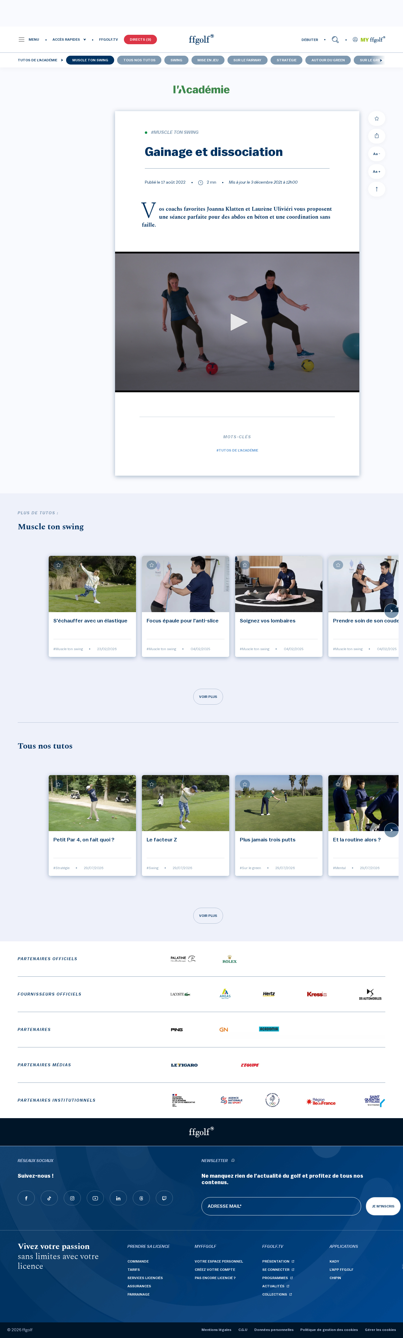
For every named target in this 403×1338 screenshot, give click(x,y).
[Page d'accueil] (201, 39)
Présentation (275, 1261)
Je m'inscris (383, 1206)
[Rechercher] (335, 39)
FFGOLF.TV (108, 39)
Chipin (335, 1278)
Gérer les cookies (380, 1330)
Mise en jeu (207, 60)
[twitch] (164, 1198)
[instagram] (72, 1198)
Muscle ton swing (90, 60)
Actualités (273, 1286)
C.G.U (242, 1330)
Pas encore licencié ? (215, 1278)
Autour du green (328, 60)
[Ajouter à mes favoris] (376, 118)
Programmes (275, 1278)
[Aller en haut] (376, 189)
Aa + (377, 171)
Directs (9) (140, 39)
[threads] (141, 1198)
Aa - (376, 154)
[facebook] (26, 1198)
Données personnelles (274, 1330)
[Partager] (376, 136)
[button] (28, 39)
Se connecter (275, 1269)
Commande (138, 1261)
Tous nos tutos (139, 60)
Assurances (139, 1286)
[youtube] (95, 1198)
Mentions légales (216, 1330)
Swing (176, 60)
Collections (274, 1294)
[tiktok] (49, 1198)
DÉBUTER (310, 40)
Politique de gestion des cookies (329, 1330)
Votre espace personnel (219, 1261)
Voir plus (208, 696)
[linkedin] (118, 1198)
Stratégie (286, 60)
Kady (334, 1261)
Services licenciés (145, 1278)
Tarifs (133, 1269)
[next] (380, 60)
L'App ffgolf (341, 1269)
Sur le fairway (247, 60)
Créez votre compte (215, 1269)
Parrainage (138, 1294)
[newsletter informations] (233, 1161)
